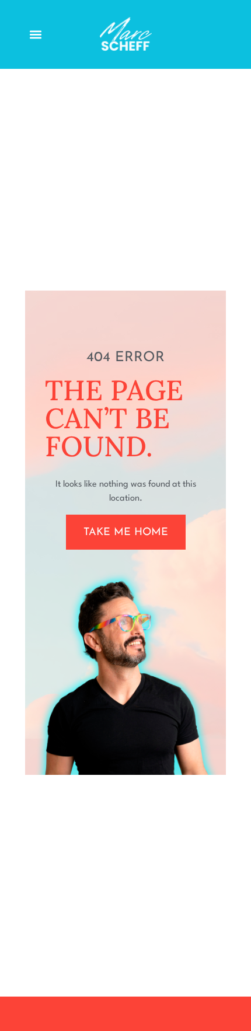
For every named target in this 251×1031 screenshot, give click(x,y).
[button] (36, 34)
